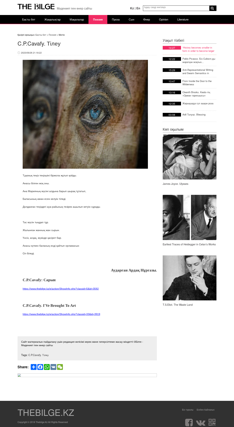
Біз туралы (187, 409)
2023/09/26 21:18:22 (31, 52)
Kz (132, 8)
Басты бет (28, 19)
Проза (116, 19)
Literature (182, 19)
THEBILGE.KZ (46, 412)
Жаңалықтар (52, 19)
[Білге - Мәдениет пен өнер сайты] (36, 7)
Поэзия (98, 19)
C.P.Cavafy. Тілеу (38, 355)
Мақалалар (77, 19)
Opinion (163, 19)
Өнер (146, 19)
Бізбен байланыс (206, 409)
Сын (131, 19)
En (138, 8)
